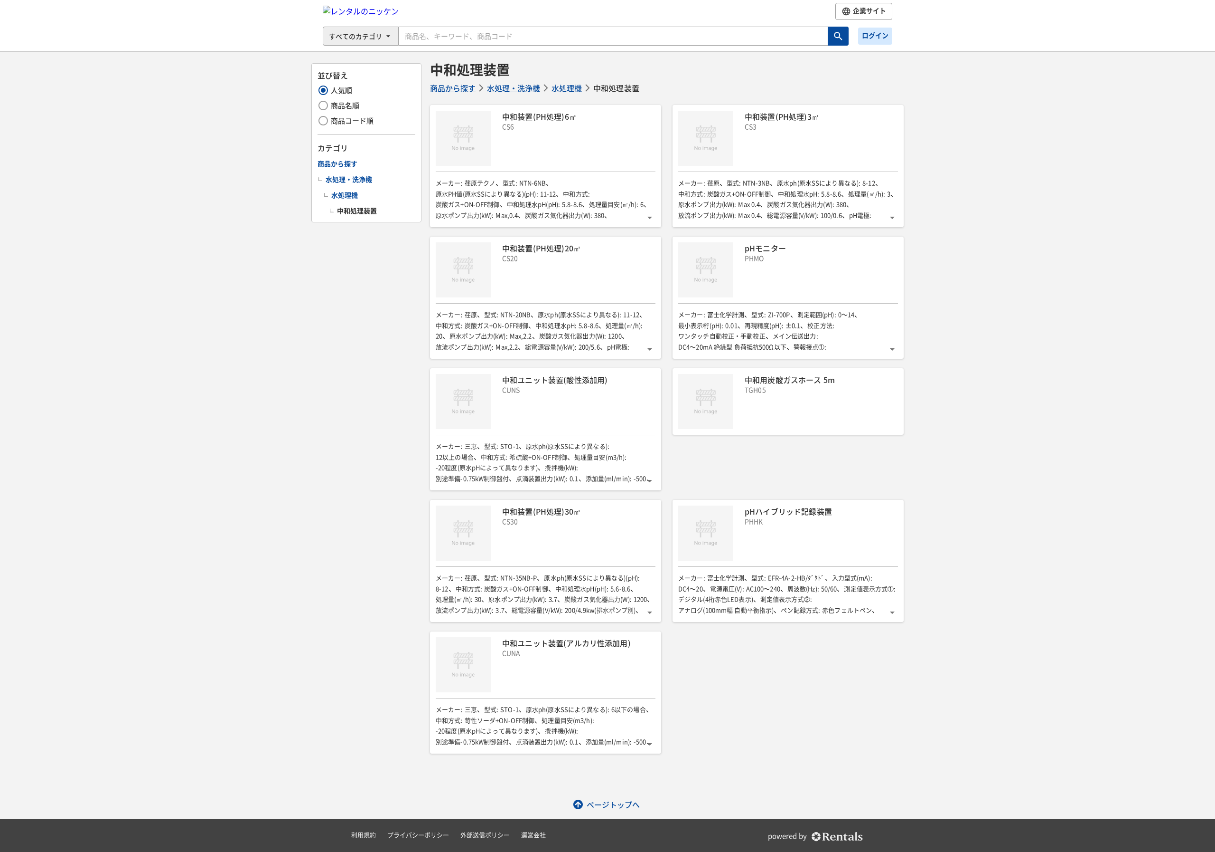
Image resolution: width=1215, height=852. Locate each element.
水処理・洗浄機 (513, 88)
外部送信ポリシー (485, 835)
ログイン (875, 35)
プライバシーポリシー (418, 835)
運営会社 (533, 835)
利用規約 (363, 835)
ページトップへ (613, 804)
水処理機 (566, 88)
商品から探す (453, 88)
